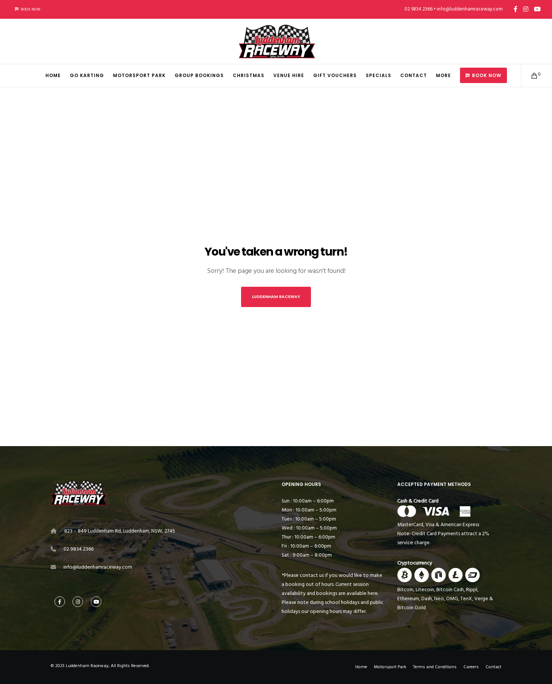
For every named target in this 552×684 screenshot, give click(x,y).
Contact (493, 666)
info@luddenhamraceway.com (97, 567)
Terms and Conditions (435, 666)
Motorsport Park (390, 666)
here (373, 593)
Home (361, 666)
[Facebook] (515, 9)
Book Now (30, 9)
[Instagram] (525, 9)
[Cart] (529, 75)
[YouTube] (537, 9)
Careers (471, 666)
